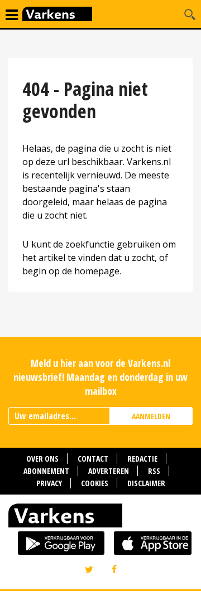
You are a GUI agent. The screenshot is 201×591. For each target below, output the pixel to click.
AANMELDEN (151, 416)
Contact (93, 458)
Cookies (94, 483)
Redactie (142, 458)
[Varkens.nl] (100, 517)
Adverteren (108, 471)
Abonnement (46, 471)
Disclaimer (146, 483)
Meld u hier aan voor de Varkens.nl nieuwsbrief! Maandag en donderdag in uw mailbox (100, 377)
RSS (154, 471)
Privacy (49, 483)
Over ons (42, 458)
